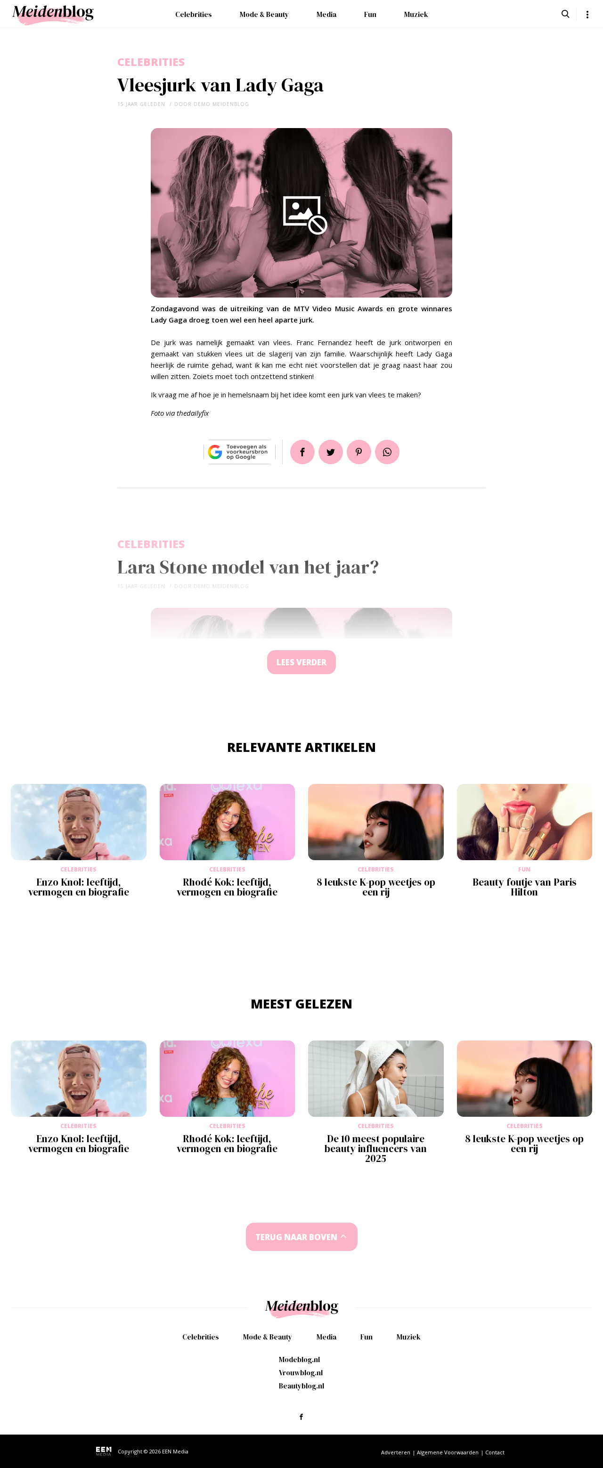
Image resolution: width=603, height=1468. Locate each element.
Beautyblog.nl (301, 1386)
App (387, 452)
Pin (359, 452)
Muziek (416, 14)
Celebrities (193, 14)
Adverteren (395, 1452)
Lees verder (301, 662)
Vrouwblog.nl (301, 1373)
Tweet (330, 452)
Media (326, 14)
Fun (370, 14)
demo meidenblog (221, 104)
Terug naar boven (296, 1237)
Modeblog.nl (299, 1359)
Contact (495, 1452)
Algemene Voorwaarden (448, 1452)
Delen (302, 452)
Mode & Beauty (264, 14)
